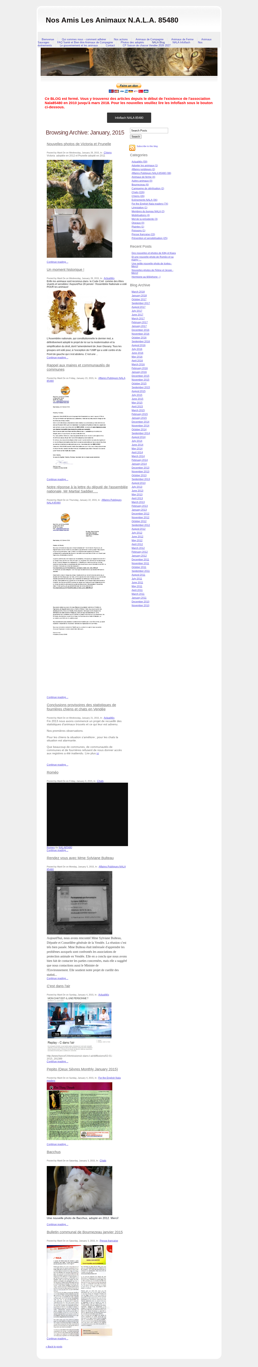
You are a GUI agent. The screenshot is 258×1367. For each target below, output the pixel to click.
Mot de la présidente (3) (145, 219)
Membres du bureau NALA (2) (148, 211)
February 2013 (140, 506)
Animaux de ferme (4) (143, 177)
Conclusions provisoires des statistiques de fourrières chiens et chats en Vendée (81, 707)
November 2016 (140, 333)
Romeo (51, 847)
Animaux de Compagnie (149, 39)
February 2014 (140, 460)
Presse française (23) (143, 234)
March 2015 (138, 410)
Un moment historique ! (65, 270)
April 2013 (137, 498)
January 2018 (139, 295)
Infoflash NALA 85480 (129, 117)
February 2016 (140, 368)
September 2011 (141, 571)
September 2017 (141, 303)
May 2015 (137, 402)
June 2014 (137, 444)
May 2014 (137, 448)
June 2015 (137, 398)
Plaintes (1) (138, 226)
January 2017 (139, 326)
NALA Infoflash (181, 42)
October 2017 (139, 299)
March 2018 (138, 291)
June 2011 (137, 582)
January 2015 (139, 418)
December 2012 (140, 513)
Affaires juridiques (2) (143, 169)
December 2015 (140, 376)
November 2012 (140, 517)
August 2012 (139, 529)
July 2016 (137, 349)
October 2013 (139, 475)
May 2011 (137, 586)
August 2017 (139, 307)
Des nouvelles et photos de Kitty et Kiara (154, 253)
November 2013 (140, 471)
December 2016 (140, 330)
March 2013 (138, 502)
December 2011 (140, 559)
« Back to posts (54, 1346)
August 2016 (139, 345)
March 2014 (138, 456)
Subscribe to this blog (147, 146)
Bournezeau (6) (140, 184)
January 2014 (139, 464)
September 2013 (141, 479)
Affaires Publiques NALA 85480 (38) (151, 173)
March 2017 (138, 318)
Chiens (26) (138, 196)
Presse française (109, 1240)
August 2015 (139, 391)
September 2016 (141, 341)
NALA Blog (158, 42)
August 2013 (139, 483)
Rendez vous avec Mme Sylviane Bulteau (80, 858)
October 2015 (139, 383)
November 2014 (140, 425)
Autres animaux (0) (142, 180)
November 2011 (140, 563)
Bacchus (54, 1152)
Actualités (109, 278)
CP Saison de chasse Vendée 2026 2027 (147, 45)
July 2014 (137, 441)
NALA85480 (65, 847)
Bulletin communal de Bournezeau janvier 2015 (85, 1232)
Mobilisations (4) (141, 215)
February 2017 (140, 322)
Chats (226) (138, 192)
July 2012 (137, 532)
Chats (100, 781)
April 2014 (137, 452)
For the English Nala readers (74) (150, 203)
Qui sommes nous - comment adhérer (84, 39)
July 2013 (137, 486)
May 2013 (137, 494)
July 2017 (137, 310)
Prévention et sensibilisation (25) (149, 238)
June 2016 (137, 353)
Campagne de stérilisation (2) (148, 188)
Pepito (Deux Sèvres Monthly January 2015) (82, 1069)
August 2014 (139, 437)
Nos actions (121, 39)
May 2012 (137, 540)
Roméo (52, 772)
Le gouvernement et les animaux (79, 45)
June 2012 (137, 536)
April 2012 (137, 544)
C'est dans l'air (58, 986)
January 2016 (139, 372)
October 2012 (139, 521)
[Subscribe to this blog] (132, 148)
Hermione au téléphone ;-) (146, 276)
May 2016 (137, 356)
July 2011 (137, 578)
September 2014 (141, 433)
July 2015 (137, 395)
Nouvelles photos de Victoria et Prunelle (79, 144)
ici (98, 753)
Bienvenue (48, 39)
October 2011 (139, 567)
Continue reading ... (57, 262)
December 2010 (140, 601)
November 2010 (140, 605)
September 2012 (141, 525)
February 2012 (140, 552)
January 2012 (139, 555)
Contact (110, 45)
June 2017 (137, 314)
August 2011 (138, 574)
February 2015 (140, 414)
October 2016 (139, 337)
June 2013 (137, 490)
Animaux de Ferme (182, 39)
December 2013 (140, 467)
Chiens (108, 152)
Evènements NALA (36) (144, 200)
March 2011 (138, 594)
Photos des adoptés (132, 42)
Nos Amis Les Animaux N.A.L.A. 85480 (112, 20)
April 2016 (137, 360)
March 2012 (138, 548)
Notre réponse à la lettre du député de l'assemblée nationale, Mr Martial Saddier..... (87, 489)
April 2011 (137, 590)
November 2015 (140, 379)
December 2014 (140, 421)
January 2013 (139, 509)
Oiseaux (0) (138, 222)
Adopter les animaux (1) (145, 165)
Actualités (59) (139, 161)
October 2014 (139, 429)
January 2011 (139, 597)
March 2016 (138, 364)
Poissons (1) (138, 230)
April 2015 (137, 406)
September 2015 (141, 387)
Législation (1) (139, 207)
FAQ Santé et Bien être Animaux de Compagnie (85, 42)
